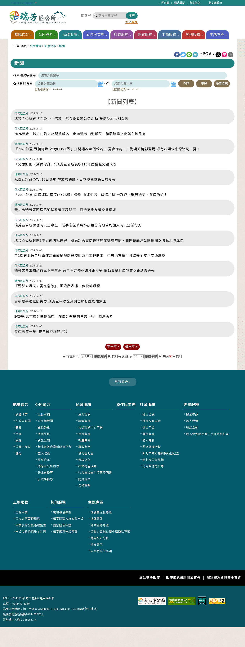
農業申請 (192, 414)
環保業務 (84, 434)
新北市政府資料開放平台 (54, 446)
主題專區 (217, 35)
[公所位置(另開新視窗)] (217, 600)
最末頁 (130, 346)
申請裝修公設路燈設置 (31, 525)
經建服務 (145, 35)
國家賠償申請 (62, 525)
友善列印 (195, 54)
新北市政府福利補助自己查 (160, 453)
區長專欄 (44, 414)
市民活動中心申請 (90, 427)
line (189, 54)
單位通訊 (44, 427)
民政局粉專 (45, 479)
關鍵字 (86, 15)
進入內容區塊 (10, 2)
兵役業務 (84, 485)
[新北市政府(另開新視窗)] (152, 600)
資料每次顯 (120, 356)
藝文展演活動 (151, 446)
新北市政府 (215, 2)
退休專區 (97, 518)
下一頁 (112, 346)
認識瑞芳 (22, 35)
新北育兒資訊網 (153, 459)
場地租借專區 (62, 512)
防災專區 (84, 479)
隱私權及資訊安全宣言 (224, 578)
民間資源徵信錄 (153, 466)
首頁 (24, 46)
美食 (19, 427)
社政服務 (121, 35)
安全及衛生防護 (101, 551)
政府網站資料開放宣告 (183, 578)
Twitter (183, 54)
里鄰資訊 (84, 414)
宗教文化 (84, 459)
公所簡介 (45, 35)
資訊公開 (44, 440)
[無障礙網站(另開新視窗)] (181, 600)
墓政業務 (84, 446)
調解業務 (84, 421)
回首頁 (165, 2)
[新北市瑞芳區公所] (38, 17)
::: (159, 2)
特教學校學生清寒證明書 (95, 472)
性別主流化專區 (101, 512)
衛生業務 (84, 440)
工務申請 (22, 512)
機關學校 (44, 434)
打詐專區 (97, 544)
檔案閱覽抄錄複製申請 (68, 518)
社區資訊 (148, 414)
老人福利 (148, 440)
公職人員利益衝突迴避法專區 (110, 531)
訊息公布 (44, 459)
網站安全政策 (149, 578)
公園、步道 (23, 446)
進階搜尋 (131, 22)
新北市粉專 (45, 472)
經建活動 (192, 427)
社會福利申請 (151, 421)
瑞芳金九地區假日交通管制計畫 (207, 434)
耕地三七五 (86, 453)
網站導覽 (179, 2)
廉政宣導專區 (100, 525)
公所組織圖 (45, 421)
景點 (19, 440)
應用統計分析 (100, 538)
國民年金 (148, 427)
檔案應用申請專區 (65, 531)
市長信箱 (194, 2)
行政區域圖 (23, 421)
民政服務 (69, 35)
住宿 (19, 453)
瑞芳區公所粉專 (48, 466)
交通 (19, 434)
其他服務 (193, 35)
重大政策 (44, 453)
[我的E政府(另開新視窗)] (202, 600)
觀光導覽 (192, 421)
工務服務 (169, 35)
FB (177, 54)
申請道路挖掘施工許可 (31, 531)
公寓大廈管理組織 (28, 518)
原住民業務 (95, 35)
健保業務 (148, 434)
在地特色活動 (87, 466)
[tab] (122, 382)
